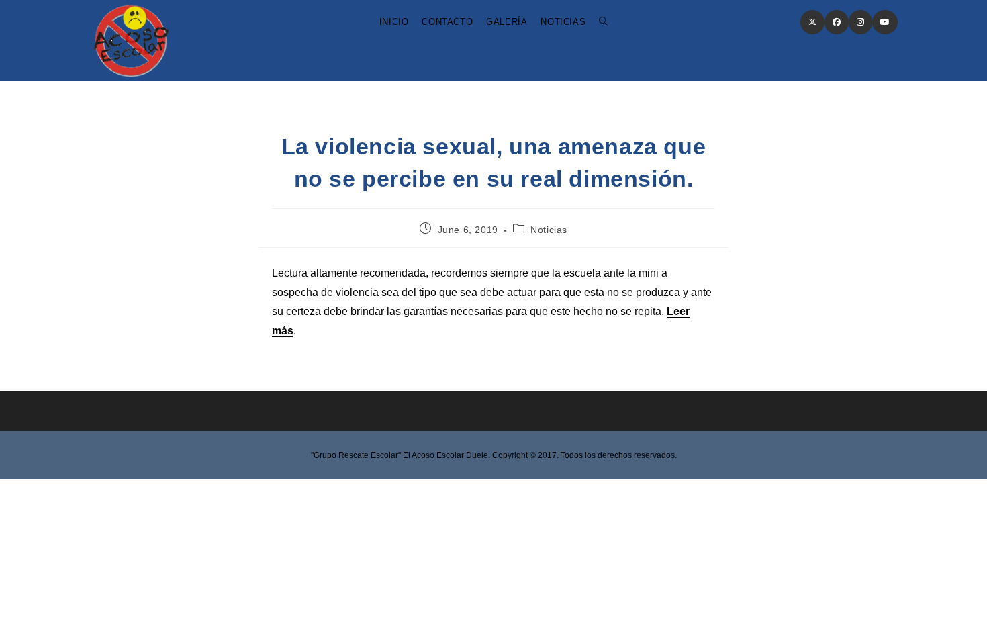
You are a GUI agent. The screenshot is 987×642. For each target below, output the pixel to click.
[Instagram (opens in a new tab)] (860, 22)
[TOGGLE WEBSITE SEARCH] (603, 22)
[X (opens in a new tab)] (812, 22)
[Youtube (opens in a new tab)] (885, 22)
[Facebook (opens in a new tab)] (837, 22)
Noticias (548, 229)
